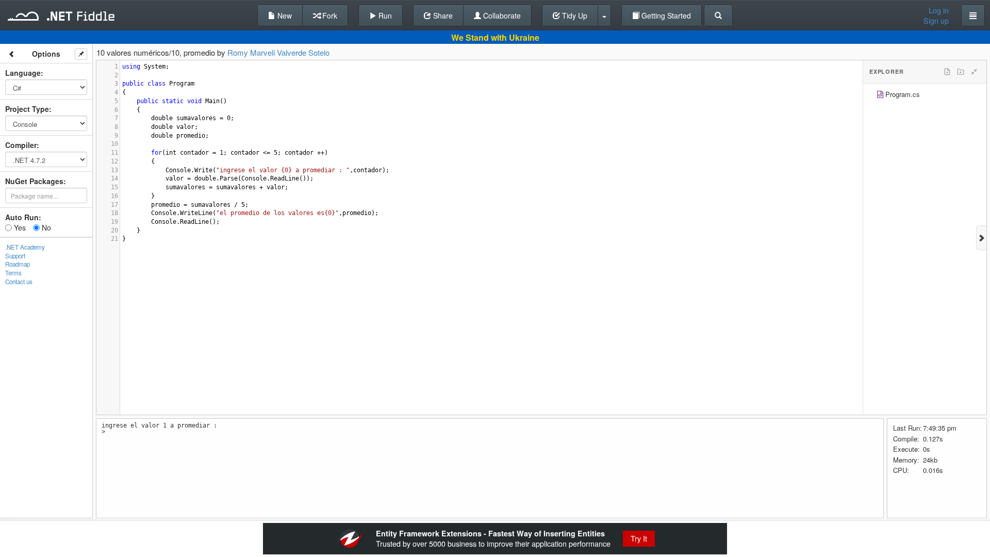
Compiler (21, 145)
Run (384, 15)
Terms (13, 273)
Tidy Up (573, 15)
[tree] (924, 96)
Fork (328, 15)
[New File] (947, 71)
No (45, 227)
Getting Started (665, 15)
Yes (19, 227)
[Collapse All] (974, 71)
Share (442, 15)
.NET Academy (25, 247)
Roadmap (17, 264)
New (283, 15)
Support (15, 256)
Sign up (936, 20)
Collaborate (501, 15)
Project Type (27, 109)
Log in (939, 10)
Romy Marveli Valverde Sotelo (278, 52)
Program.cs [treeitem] (902, 94)
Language (23, 73)
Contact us (18, 281)
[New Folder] (960, 71)
